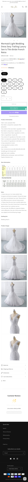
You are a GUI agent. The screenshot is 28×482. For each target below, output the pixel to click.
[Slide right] (17, 40)
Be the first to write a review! (14, 412)
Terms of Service (7, 431)
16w (4, 92)
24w (4, 88)
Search (4, 428)
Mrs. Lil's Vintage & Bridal (12, 479)
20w (4, 80)
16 (14, 80)
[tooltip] (26, 109)
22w (4, 84)
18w (10, 84)
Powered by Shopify (19, 479)
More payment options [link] (14, 116)
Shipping (2, 60)
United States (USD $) (13, 468)
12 (16, 84)
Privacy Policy (6, 438)
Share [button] (4, 380)
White (4, 73)
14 (14, 88)
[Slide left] (10, 40)
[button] (2, 7)
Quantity (3, 95)
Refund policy (6, 435)
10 (20, 88)
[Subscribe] (23, 453)
